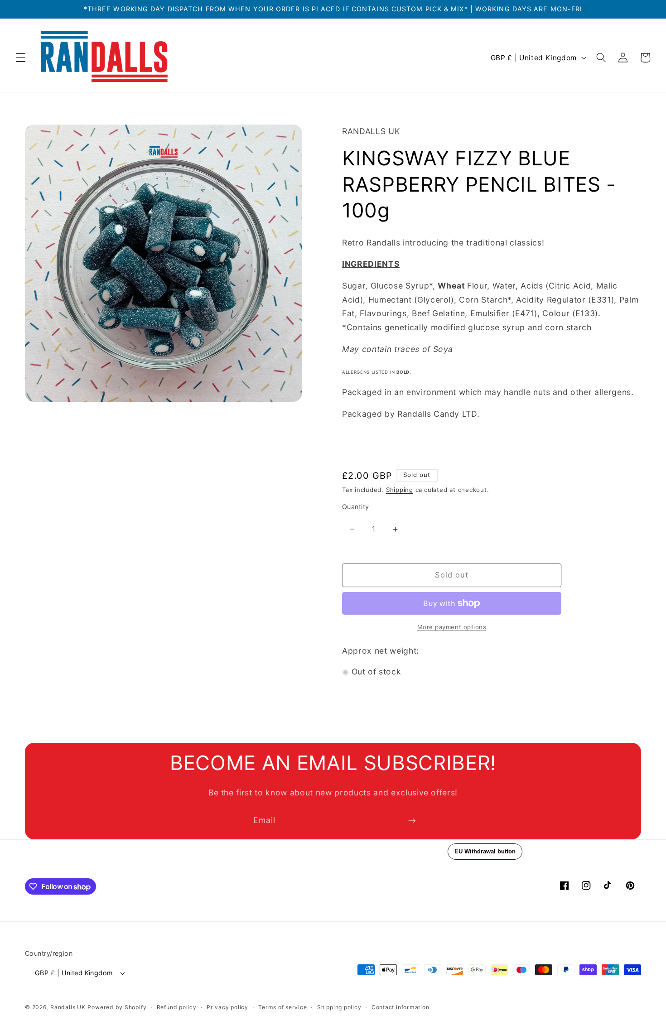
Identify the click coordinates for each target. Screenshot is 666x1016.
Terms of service (282, 1007)
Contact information (401, 1007)
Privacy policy (227, 1007)
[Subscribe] (412, 820)
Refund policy (177, 1007)
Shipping (399, 490)
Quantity (355, 507)
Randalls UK (67, 1007)
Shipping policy (339, 1007)
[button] (21, 57)
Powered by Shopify (116, 1007)
